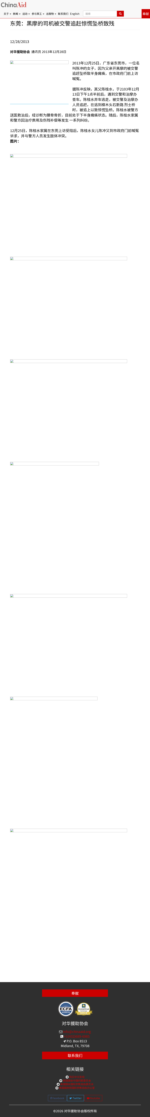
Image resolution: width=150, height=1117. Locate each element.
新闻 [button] (16, 13)
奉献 (145, 13)
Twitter (77, 1098)
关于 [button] (6, 13)
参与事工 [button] (37, 13)
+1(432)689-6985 (76, 1036)
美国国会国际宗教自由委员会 (76, 1084)
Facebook (58, 1098)
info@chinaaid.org (76, 1031)
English (74, 13)
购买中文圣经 (77, 1077)
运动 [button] (25, 13)
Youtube (94, 1098)
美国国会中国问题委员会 (76, 1080)
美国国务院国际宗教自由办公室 (76, 1088)
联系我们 (63, 13)
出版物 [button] (50, 13)
